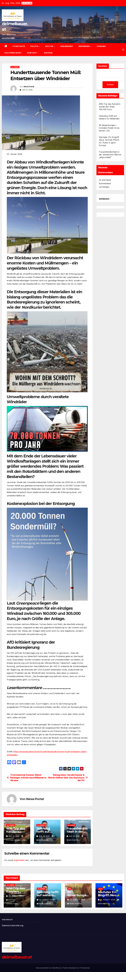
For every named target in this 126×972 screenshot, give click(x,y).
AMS (69, 889)
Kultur (49, 46)
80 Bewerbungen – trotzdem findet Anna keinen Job (109, 128)
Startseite (19, 46)
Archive (48, 53)
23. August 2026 (47, 900)
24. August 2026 (16, 896)
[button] (123, 49)
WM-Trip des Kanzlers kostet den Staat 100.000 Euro (109, 107)
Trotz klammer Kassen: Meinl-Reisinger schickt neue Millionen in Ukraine (28, 778)
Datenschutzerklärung (12, 925)
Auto (101, 889)
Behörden (84, 46)
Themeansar (85, 968)
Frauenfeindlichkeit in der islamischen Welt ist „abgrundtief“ (110, 155)
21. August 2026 (108, 900)
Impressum (7, 919)
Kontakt (32, 53)
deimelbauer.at (17, 957)
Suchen (102, 66)
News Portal (29, 86)
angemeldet (19, 860)
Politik (34, 46)
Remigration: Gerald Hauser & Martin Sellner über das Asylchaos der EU (66, 778)
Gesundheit (66, 46)
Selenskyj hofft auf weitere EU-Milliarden (47, 895)
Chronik (101, 46)
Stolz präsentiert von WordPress (48, 968)
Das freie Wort (13, 53)
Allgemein (15, 67)
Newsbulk (72, 968)
